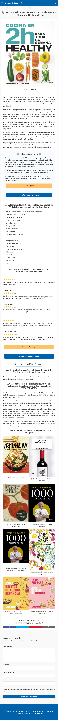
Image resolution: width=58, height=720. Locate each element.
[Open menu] (2, 3)
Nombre (6, 664)
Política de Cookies (22, 713)
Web (4, 680)
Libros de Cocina (17, 8)
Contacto (41, 711)
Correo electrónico (9, 672)
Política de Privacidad (36, 713)
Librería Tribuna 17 (6, 8)
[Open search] (56, 3)
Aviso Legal (49, 711)
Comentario (7, 646)
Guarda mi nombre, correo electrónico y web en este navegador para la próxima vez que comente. (29, 691)
